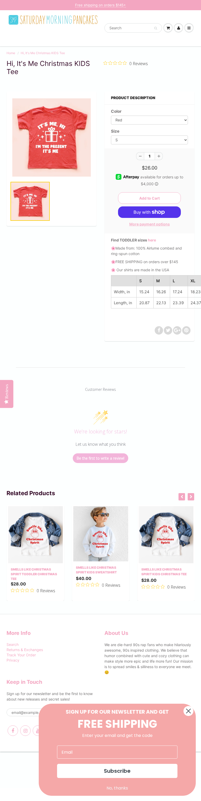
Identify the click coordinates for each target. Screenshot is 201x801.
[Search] (155, 28)
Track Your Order (21, 655)
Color (116, 111)
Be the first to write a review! (100, 458)
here (152, 240)
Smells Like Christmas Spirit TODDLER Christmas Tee (34, 574)
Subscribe (117, 771)
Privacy (13, 660)
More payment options (149, 224)
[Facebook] (13, 730)
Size (115, 131)
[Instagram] (25, 730)
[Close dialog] (188, 711)
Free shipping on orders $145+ (100, 5)
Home (11, 53)
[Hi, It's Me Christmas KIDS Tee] (51, 137)
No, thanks (117, 788)
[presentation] (181, 496)
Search (13, 644)
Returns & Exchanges (25, 649)
